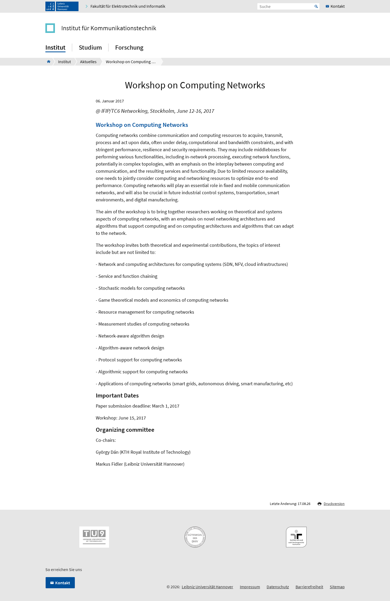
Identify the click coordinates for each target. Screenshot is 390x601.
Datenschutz (278, 586)
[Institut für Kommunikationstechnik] (47, 61)
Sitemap (337, 586)
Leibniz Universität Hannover (207, 586)
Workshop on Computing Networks (142, 124)
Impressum (250, 586)
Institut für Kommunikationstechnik (108, 28)
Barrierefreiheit (309, 586)
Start (316, 6)
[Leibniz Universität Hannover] (62, 6)
